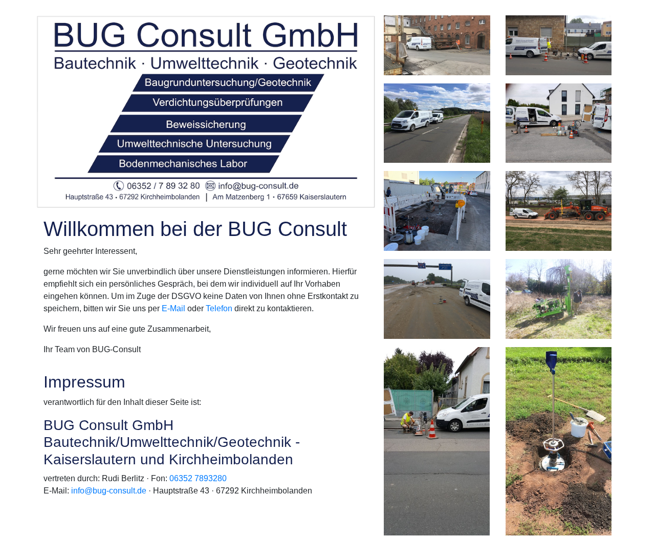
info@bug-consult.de (108, 490)
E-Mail (173, 308)
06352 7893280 (198, 478)
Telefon (219, 308)
